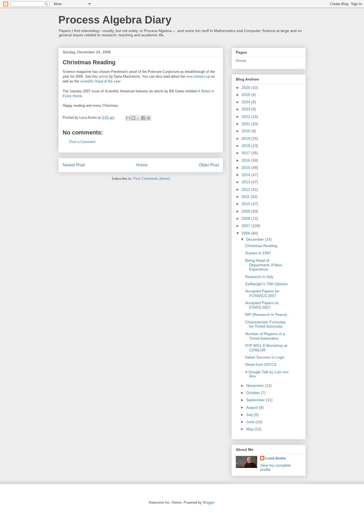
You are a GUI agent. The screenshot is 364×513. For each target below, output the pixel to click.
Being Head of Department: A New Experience (263, 265)
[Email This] (128, 118)
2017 (246, 153)
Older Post (209, 165)
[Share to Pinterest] (148, 118)
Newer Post (74, 165)
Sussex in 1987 (258, 253)
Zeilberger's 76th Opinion (266, 284)
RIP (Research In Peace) (266, 314)
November (255, 385)
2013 (246, 182)
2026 (246, 87)
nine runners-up (198, 76)
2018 (246, 146)
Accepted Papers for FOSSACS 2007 (262, 293)
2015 (246, 167)
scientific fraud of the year (100, 81)
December (255, 239)
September (256, 400)
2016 (246, 160)
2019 (246, 138)
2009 (246, 211)
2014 (246, 175)
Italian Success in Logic (265, 357)
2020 (246, 131)
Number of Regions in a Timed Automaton (265, 336)
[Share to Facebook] (143, 118)
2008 (246, 218)
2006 (246, 233)
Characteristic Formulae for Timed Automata (265, 324)
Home (142, 165)
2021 (246, 124)
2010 (246, 204)
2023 (246, 109)
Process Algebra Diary (114, 20)
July (250, 414)
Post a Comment (82, 142)
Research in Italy (259, 277)
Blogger (208, 502)
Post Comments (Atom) (151, 179)
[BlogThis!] (133, 118)
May (250, 429)
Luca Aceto (275, 458)
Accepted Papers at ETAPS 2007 (261, 305)
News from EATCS (260, 364)
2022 (246, 116)
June (251, 422)
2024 (246, 102)
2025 (246, 95)
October (253, 393)
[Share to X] (138, 118)
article (103, 76)
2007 (246, 226)
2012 (246, 189)
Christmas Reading (261, 246)
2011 (246, 196)
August (252, 407)
